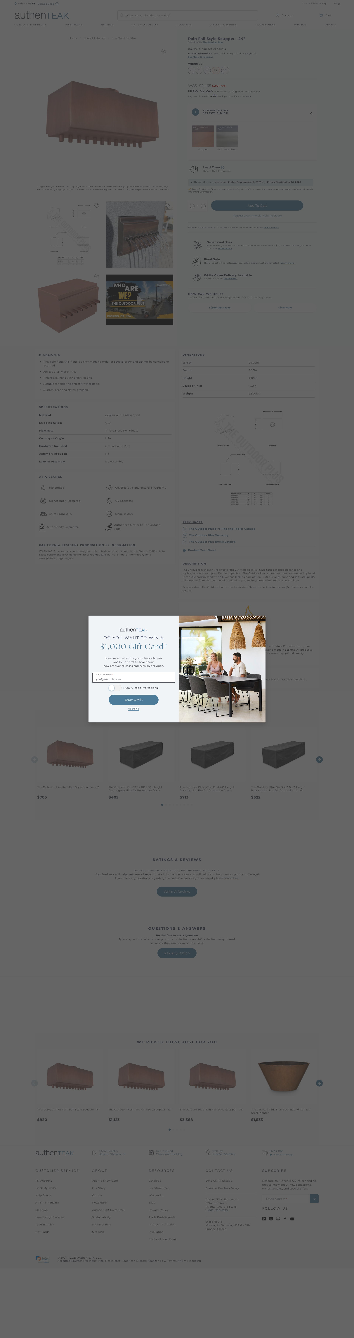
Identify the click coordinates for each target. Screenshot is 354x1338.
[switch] (115, 688)
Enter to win (134, 699)
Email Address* (104, 675)
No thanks (133, 708)
